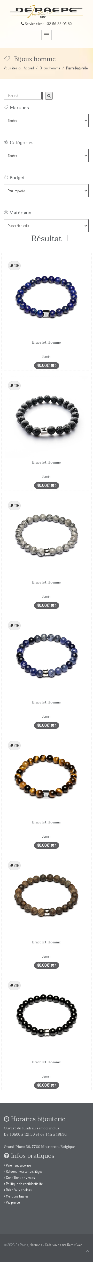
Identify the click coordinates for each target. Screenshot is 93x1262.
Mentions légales (16, 1196)
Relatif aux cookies (18, 1190)
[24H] (46, 296)
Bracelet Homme (46, 342)
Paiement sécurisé (18, 1165)
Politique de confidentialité (24, 1184)
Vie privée (12, 1202)
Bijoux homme (50, 68)
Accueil (29, 68)
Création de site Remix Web (63, 1245)
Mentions (35, 1245)
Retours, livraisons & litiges (23, 1171)
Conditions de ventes (20, 1177)
